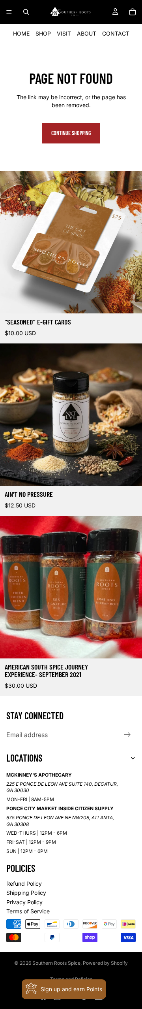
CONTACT (115, 33)
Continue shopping (71, 133)
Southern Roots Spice (56, 963)
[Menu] (9, 12)
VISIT (64, 33)
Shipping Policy (26, 892)
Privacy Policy (24, 902)
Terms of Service (28, 911)
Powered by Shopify (105, 963)
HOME (21, 33)
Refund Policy (24, 883)
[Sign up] (127, 734)
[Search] (26, 12)
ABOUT (86, 33)
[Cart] (132, 12)
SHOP (43, 33)
